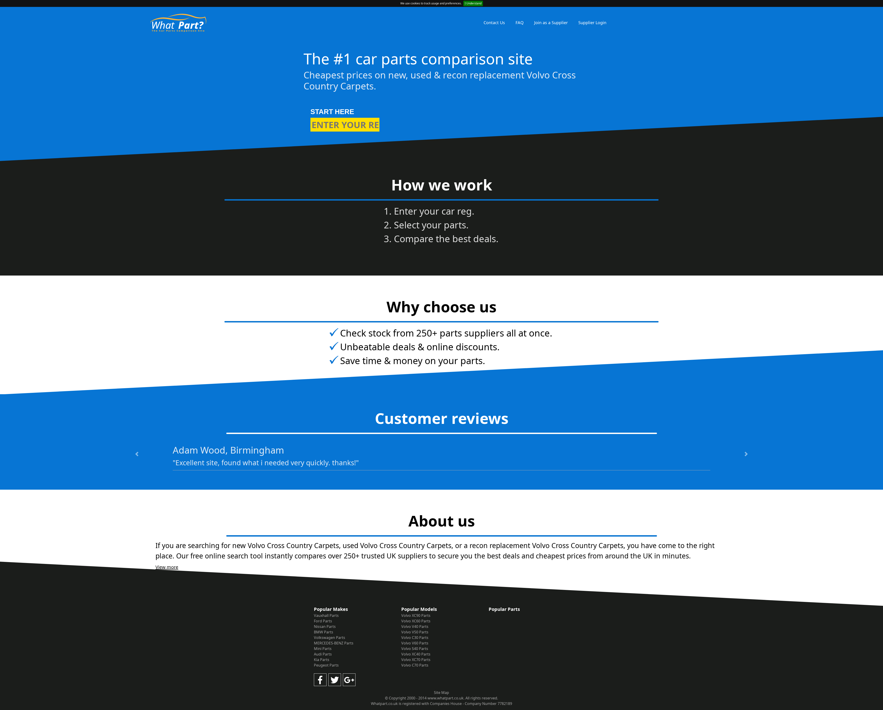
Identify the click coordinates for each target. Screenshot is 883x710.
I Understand (473, 3)
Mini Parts (323, 648)
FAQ (520, 22)
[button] (137, 454)
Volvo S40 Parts (414, 648)
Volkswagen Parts (329, 637)
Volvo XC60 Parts (415, 621)
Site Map (441, 692)
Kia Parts (321, 659)
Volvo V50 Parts (414, 632)
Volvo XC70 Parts (415, 659)
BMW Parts (323, 632)
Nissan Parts (325, 626)
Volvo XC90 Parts (415, 615)
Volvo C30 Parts (414, 637)
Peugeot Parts (326, 665)
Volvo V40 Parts (414, 626)
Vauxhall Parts (326, 615)
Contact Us (494, 22)
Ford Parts (323, 621)
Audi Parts (323, 654)
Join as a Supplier (551, 22)
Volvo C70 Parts (414, 665)
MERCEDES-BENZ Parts (333, 643)
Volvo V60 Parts (414, 643)
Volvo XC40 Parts (415, 654)
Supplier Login (592, 22)
